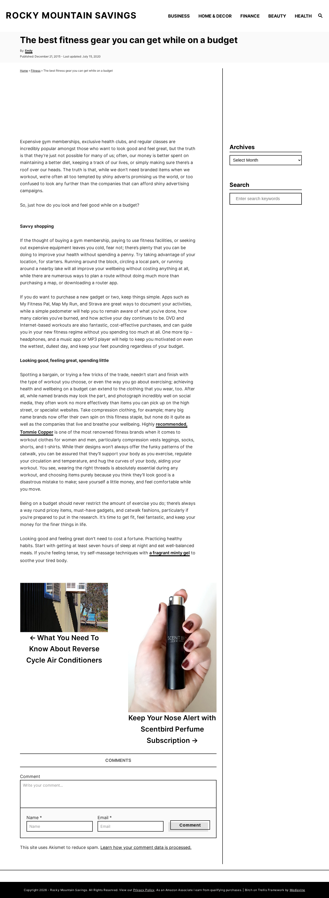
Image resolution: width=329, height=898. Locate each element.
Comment (30, 776)
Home (24, 70)
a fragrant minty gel (169, 552)
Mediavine (297, 890)
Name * (34, 817)
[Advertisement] (108, 106)
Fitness (35, 70)
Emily (29, 50)
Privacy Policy (144, 890)
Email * (105, 817)
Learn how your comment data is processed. (145, 847)
